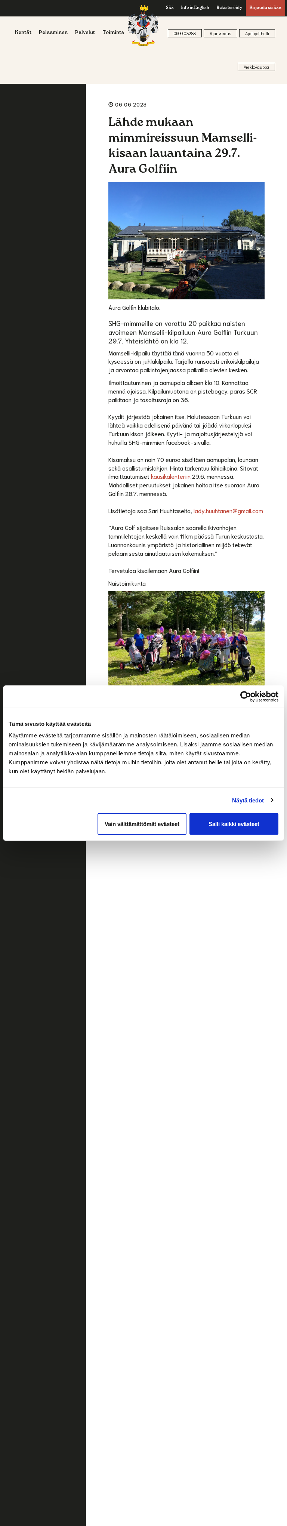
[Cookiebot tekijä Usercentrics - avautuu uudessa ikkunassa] (245, 696)
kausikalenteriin (171, 476)
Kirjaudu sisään (265, 8)
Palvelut (85, 33)
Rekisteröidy (229, 8)
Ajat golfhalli (257, 33)
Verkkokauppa (256, 67)
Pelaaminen (53, 33)
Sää (170, 8)
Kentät (23, 33)
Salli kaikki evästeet (234, 824)
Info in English (195, 8)
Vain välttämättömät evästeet (142, 824)
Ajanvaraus (220, 33)
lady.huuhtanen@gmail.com (228, 510)
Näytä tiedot (248, 800)
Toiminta (113, 33)
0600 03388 (185, 33)
